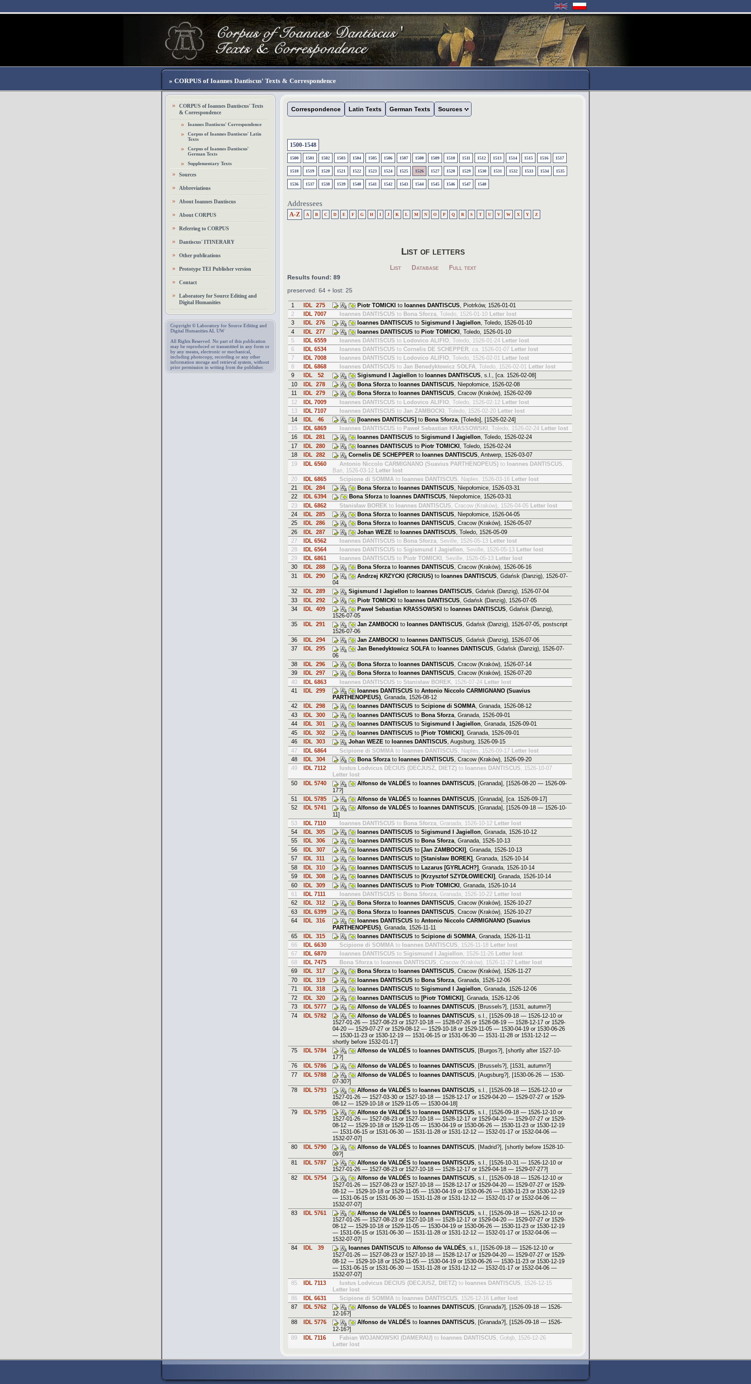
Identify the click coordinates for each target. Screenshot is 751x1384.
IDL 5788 (314, 1075)
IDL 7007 (314, 314)
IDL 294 (314, 640)
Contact (188, 282)
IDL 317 (314, 971)
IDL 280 (314, 446)
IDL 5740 (314, 783)
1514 (512, 158)
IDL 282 (314, 454)
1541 (372, 184)
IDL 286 (314, 523)
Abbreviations (195, 188)
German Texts (409, 109)
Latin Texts (365, 109)
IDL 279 (314, 393)
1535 (560, 171)
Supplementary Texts (210, 163)
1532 (513, 171)
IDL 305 (314, 832)
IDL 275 (314, 305)
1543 (403, 184)
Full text (462, 267)
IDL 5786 (314, 1065)
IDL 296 (314, 664)
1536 (294, 184)
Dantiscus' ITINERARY (207, 242)
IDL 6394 (314, 496)
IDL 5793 (314, 1090)
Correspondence (316, 109)
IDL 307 (314, 849)
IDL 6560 (314, 464)
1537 (310, 184)
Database (425, 267)
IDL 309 (314, 885)
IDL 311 (314, 858)
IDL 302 (314, 733)
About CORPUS (197, 215)
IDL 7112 (314, 768)
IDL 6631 (314, 1298)
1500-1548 (303, 145)
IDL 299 (314, 690)
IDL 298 (314, 706)
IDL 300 (314, 715)
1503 (341, 158)
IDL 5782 (314, 1015)
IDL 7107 (314, 411)
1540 (356, 184)
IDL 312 (314, 902)
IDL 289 (314, 591)
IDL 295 (314, 648)
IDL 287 (314, 532)
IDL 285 (314, 514)
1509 (435, 158)
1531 (497, 171)
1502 (325, 158)
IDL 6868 (314, 366)
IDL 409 (314, 609)
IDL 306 (314, 840)
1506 (388, 158)
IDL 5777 (314, 1006)
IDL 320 (314, 998)
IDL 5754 (314, 1178)
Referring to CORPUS (204, 229)
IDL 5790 (314, 1147)
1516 (544, 158)
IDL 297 (314, 673)
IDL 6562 (314, 541)
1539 (341, 184)
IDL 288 (314, 567)
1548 (482, 184)
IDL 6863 (314, 682)
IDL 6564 (314, 549)
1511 (466, 158)
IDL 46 (313, 419)
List (395, 267)
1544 (419, 184)
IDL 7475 (314, 962)
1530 (482, 171)
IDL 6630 (314, 945)
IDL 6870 (314, 953)
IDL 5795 (314, 1112)
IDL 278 (314, 384)
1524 (388, 171)
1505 (372, 158)
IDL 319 (314, 980)
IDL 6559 (314, 340)
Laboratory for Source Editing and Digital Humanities (218, 299)
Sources (187, 175)
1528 (450, 171)
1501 (310, 158)
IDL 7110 (314, 823)
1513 (497, 158)
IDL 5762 (314, 1307)
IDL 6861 (314, 558)
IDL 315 (314, 936)
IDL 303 (314, 741)
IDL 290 (314, 576)
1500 (294, 158)
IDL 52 (313, 375)
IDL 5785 (314, 799)
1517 (559, 158)
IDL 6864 (314, 750)
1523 (372, 171)
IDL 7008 (314, 358)
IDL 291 (314, 624)
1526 (419, 171)
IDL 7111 (314, 894)
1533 (529, 171)
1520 (325, 171)
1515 (528, 158)
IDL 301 (314, 723)
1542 (388, 184)
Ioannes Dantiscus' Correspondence (225, 124)
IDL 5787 (314, 1162)
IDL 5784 (314, 1050)
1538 (325, 184)
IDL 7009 (314, 402)
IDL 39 (313, 1248)
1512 (481, 158)
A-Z (294, 214)
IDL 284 (314, 488)
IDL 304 (314, 759)
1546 (450, 184)
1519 (310, 171)
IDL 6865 (314, 479)
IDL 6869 (314, 428)
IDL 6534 (314, 349)
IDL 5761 (314, 1213)
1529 (466, 171)
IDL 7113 (314, 1283)
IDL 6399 (314, 912)
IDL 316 (314, 920)
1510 (450, 158)
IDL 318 (314, 989)
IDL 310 (314, 867)
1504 (356, 158)
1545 (435, 184)
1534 (544, 171)
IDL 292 (314, 600)
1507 (403, 158)
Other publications (200, 255)
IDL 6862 (314, 505)
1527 (435, 171)
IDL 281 (314, 437)
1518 (294, 171)
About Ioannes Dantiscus (207, 202)
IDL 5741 (314, 807)
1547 (466, 184)
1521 (341, 171)
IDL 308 (314, 876)
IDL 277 (314, 332)
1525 (403, 171)
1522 (356, 171)
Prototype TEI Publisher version (215, 269)
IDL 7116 (314, 1337)
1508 (419, 158)
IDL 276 (314, 322)
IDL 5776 (314, 1322)
